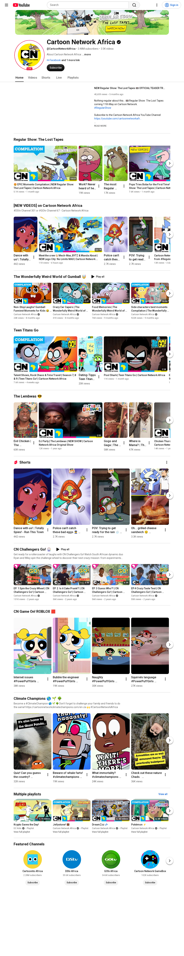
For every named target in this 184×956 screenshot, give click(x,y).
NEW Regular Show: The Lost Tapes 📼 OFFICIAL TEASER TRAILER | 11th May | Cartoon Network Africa (130, 88)
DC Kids (17, 828)
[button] (29, 55)
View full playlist (22, 832)
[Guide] (6, 5)
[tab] (19, 77)
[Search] (134, 5)
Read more (100, 126)
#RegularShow (102, 107)
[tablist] (92, 77)
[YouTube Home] (21, 5)
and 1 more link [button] (70, 60)
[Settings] (157, 5)
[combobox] (89, 5)
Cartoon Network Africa (25, 314)
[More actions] (98, 186)
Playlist (30, 828)
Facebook (55, 60)
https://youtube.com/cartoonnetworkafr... (117, 118)
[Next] (169, 163)
